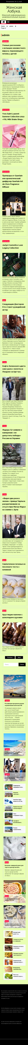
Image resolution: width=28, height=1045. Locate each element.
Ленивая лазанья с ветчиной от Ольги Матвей (18, 954)
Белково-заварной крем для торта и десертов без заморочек (14, 866)
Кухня (4, 560)
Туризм (7, 700)
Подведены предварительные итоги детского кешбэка (18, 786)
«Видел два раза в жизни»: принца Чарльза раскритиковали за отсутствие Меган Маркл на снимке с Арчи (14, 504)
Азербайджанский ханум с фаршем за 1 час (12, 899)
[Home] (3, 21)
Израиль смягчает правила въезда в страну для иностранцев (18, 793)
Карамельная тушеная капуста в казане (18, 961)
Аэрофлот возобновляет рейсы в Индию (17, 821)
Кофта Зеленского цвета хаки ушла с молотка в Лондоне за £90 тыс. (13, 369)
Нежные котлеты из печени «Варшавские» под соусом (18, 947)
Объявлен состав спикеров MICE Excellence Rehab (14, 778)
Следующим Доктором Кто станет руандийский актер (13, 307)
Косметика (6, 109)
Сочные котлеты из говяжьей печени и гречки (18, 940)
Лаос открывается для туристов (18, 814)
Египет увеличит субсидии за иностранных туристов (13, 752)
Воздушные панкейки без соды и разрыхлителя (17, 968)
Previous (10, 657)
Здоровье (5, 41)
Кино (4, 300)
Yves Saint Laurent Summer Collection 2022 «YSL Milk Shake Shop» (13, 117)
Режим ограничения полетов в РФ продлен (17, 828)
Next (19, 657)
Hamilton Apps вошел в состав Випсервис (17, 800)
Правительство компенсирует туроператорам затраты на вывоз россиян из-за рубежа (18, 807)
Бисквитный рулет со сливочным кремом (16, 933)
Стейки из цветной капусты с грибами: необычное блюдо (13, 924)
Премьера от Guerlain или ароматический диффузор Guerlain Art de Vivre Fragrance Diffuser (12, 181)
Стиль (4, 362)
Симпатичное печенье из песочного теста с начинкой (13, 567)
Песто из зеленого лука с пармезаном (17, 975)
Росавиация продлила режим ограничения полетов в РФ (14, 704)
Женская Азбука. (14, 9)
